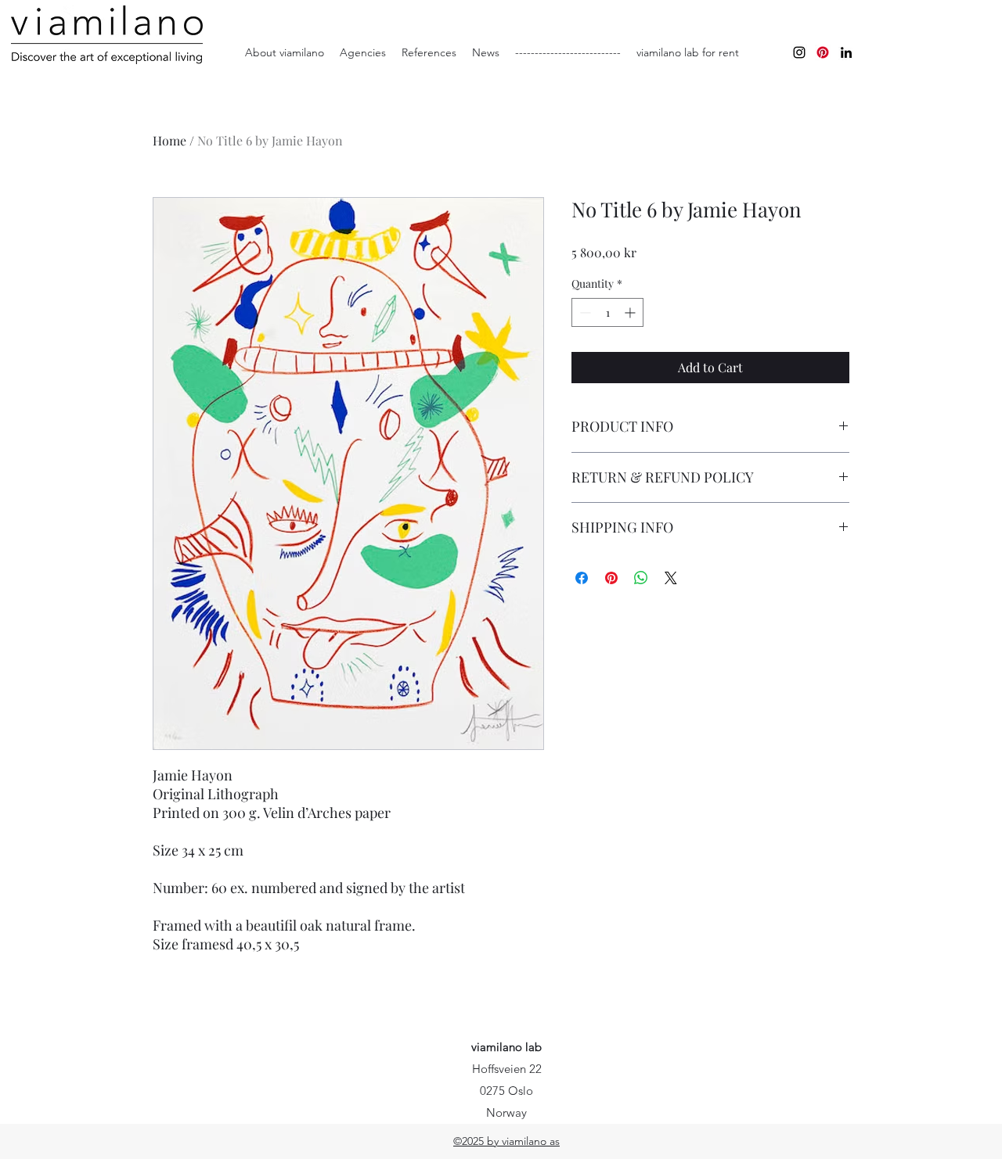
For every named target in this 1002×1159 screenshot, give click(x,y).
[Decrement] (583, 312)
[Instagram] (799, 52)
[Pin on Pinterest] (611, 578)
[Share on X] (670, 578)
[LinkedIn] (846, 52)
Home (169, 140)
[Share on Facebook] (581, 578)
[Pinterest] (823, 52)
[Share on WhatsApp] (641, 578)
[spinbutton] (607, 312)
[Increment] (631, 312)
